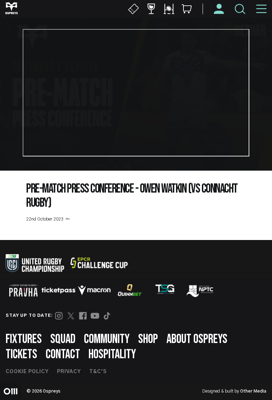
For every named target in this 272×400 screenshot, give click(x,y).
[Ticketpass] (58, 290)
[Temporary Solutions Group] (165, 290)
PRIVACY (69, 371)
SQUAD (62, 339)
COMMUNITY (107, 339)
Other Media (253, 391)
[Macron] (94, 290)
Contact (63, 354)
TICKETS (21, 354)
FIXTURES (24, 339)
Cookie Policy (27, 371)
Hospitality (112, 354)
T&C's (98, 371)
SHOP (148, 339)
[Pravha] (23, 290)
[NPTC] (200, 290)
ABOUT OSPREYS (196, 339)
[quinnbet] (129, 290)
